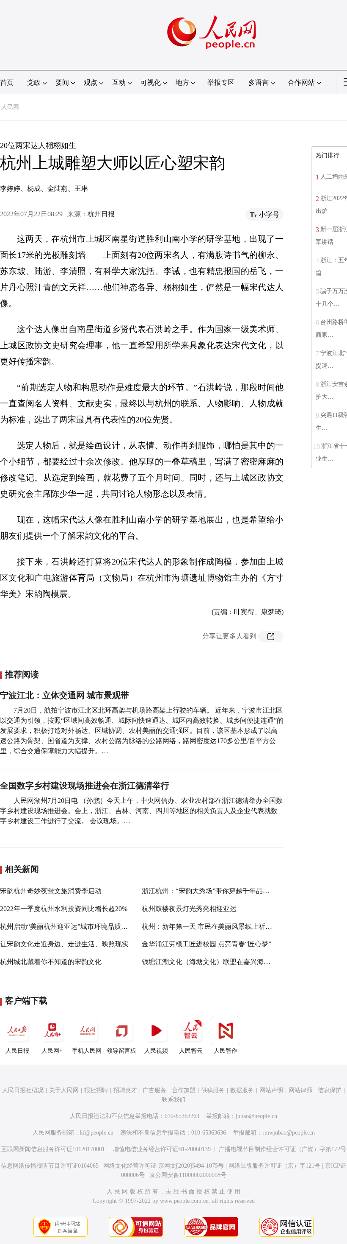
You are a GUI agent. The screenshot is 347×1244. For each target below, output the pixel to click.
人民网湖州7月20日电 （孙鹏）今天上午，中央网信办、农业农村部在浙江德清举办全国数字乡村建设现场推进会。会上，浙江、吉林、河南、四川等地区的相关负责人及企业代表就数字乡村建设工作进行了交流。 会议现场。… (141, 811)
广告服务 (154, 1090)
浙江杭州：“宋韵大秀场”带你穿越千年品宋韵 (209, 891)
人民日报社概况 (23, 1090)
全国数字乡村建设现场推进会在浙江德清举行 (84, 785)
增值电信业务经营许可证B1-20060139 (162, 1149)
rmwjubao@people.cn (288, 1132)
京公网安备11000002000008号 (187, 1175)
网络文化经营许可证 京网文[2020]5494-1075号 (163, 1166)
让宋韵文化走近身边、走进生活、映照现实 (64, 944)
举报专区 (220, 82)
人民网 (10, 107)
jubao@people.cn (256, 1116)
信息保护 (329, 1090)
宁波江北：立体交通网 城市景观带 (64, 695)
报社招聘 (96, 1090)
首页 (7, 82)
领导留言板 (121, 1051)
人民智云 (191, 1051)
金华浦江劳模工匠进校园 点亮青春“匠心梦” (206, 944)
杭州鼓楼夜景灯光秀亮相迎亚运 (189, 908)
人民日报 (17, 1051)
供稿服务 (213, 1090)
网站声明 (271, 1090)
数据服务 (242, 1090)
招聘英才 (125, 1090)
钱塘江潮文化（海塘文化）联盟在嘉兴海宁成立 (213, 961)
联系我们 (173, 1099)
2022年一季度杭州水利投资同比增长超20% (63, 908)
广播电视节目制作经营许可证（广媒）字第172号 (282, 1149)
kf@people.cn (96, 1132)
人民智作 (225, 1051)
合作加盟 (184, 1090)
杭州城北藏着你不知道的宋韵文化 (51, 961)
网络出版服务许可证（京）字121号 (274, 1166)
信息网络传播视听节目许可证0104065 (50, 1166)
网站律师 (300, 1090)
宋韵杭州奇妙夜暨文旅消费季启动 (51, 891)
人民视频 (156, 1051)
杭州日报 (101, 214)
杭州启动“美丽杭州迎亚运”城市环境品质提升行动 (74, 926)
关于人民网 (64, 1090)
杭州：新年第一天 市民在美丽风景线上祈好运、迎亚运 (224, 926)
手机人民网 (87, 1051)
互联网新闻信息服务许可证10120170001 (53, 1149)
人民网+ (52, 1051)
